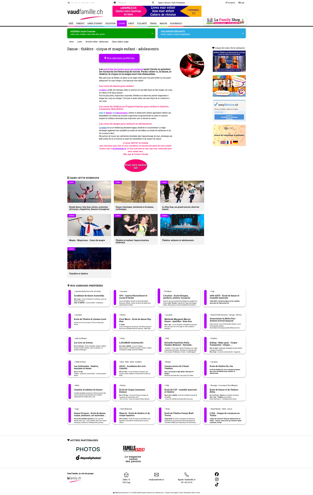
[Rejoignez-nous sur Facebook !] (217, 474)
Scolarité (142, 23)
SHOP (92, 3)
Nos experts (174, 493)
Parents (80, 23)
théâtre (109, 113)
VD (69, 3)
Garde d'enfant (94, 23)
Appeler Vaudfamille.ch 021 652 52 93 (186, 481)
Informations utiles (189, 493)
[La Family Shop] (225, 21)
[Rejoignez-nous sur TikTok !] (216, 484)
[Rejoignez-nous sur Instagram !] (216, 479)
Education (110, 23)
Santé (131, 23)
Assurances (176, 23)
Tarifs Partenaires (178, 3)
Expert (160, 3)
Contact (168, 493)
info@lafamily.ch (119, 148)
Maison (163, 23)
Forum (198, 493)
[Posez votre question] (135, 165)
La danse (102, 90)
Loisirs (121, 23)
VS (79, 3)
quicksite (125, 493)
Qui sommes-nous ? (158, 493)
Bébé (71, 23)
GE (72, 3)
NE (75, 3)
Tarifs (181, 493)
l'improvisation (121, 113)
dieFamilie (85, 3)
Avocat (167, 3)
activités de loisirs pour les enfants (123, 69)
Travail (153, 23)
